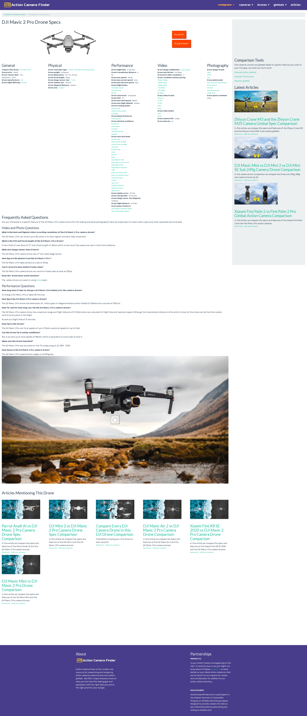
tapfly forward (117, 188)
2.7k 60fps (161, 90)
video (160, 116)
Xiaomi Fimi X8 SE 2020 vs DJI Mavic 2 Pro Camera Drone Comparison (207, 532)
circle (113, 152)
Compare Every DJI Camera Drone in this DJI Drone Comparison (114, 530)
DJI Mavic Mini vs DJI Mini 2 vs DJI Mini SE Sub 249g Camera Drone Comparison (267, 167)
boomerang (115, 149)
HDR (159, 113)
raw (208, 77)
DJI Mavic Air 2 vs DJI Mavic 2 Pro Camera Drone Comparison (161, 530)
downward (115, 126)
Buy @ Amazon (181, 43)
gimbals (277, 6)
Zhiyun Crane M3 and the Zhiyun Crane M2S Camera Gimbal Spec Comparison (266, 121)
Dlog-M (160, 98)
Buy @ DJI (179, 34)
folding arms (116, 118)
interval (210, 87)
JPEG (209, 75)
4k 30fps (161, 93)
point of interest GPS (119, 172)
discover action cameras (245, 72)
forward (114, 129)
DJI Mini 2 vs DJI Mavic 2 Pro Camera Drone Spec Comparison (68, 530)
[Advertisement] (74, 623)
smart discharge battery (120, 211)
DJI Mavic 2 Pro (25, 69)
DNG (209, 72)
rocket (113, 180)
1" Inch (73, 80)
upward (114, 134)
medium (62, 87)
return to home (117, 177)
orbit (113, 170)
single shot (211, 93)
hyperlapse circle (117, 159)
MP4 (159, 108)
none (38, 280)
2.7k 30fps (161, 87)
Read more (6, 552)
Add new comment (18, 552)
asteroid (114, 147)
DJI (22, 80)
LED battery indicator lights (121, 208)
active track (115, 108)
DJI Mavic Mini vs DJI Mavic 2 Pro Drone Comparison (19, 585)
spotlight (114, 113)
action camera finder (30, 5)
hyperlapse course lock (120, 162)
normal (24, 82)
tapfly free (115, 190)
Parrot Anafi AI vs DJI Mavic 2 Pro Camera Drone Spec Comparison (19, 532)
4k (183, 75)
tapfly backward (117, 185)
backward (115, 123)
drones (260, 6)
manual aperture (213, 90)
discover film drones (244, 76)
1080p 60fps (162, 85)
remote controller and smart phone (81, 69)
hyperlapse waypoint (119, 167)
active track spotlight (119, 144)
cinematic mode (117, 87)
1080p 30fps (162, 82)
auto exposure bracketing (217, 82)
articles (296, 5)
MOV (159, 105)
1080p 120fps (163, 80)
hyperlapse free (117, 165)
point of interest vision (120, 175)
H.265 (160, 103)
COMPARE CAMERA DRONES (15, 14)
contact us (216, 669)
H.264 (160, 100)
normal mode (116, 90)
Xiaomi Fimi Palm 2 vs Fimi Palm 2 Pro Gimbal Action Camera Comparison (265, 213)
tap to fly (114, 183)
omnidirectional (117, 131)
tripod (113, 93)
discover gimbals (242, 81)
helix (113, 157)
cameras (243, 6)
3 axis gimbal (185, 69)
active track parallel (118, 111)
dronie (113, 154)
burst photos (212, 85)
